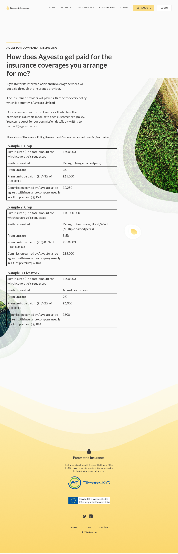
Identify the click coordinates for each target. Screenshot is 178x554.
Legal (89, 527)
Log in (164, 7)
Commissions (107, 7)
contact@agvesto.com (21, 126)
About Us (65, 7)
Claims (124, 7)
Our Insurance (85, 7)
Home (52, 7)
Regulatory (104, 527)
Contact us (74, 527)
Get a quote (143, 7)
